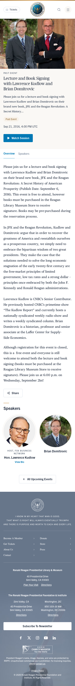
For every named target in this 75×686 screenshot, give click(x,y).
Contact (7, 555)
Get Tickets (9, 543)
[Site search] (58, 9)
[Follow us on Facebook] (21, 638)
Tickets (13, 9)
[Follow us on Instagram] (37, 638)
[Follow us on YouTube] (46, 638)
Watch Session (20, 138)
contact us (40, 663)
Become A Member (13, 538)
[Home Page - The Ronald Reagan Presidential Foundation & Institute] (37, 9)
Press (42, 549)
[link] (9, 153)
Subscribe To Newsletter (37, 626)
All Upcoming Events (39, 479)
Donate (43, 538)
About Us (8, 549)
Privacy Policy (37, 670)
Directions (46, 584)
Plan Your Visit (31, 584)
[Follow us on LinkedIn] (54, 638)
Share (15, 393)
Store (42, 543)
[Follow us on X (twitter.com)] (29, 638)
